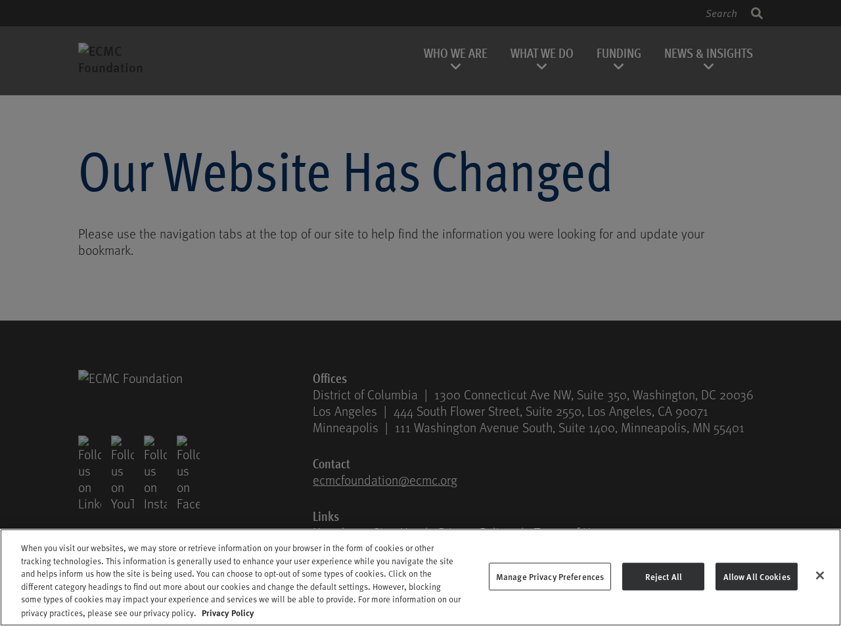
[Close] (820, 575)
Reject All (663, 576)
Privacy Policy (228, 612)
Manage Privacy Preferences (550, 576)
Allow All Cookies (756, 576)
